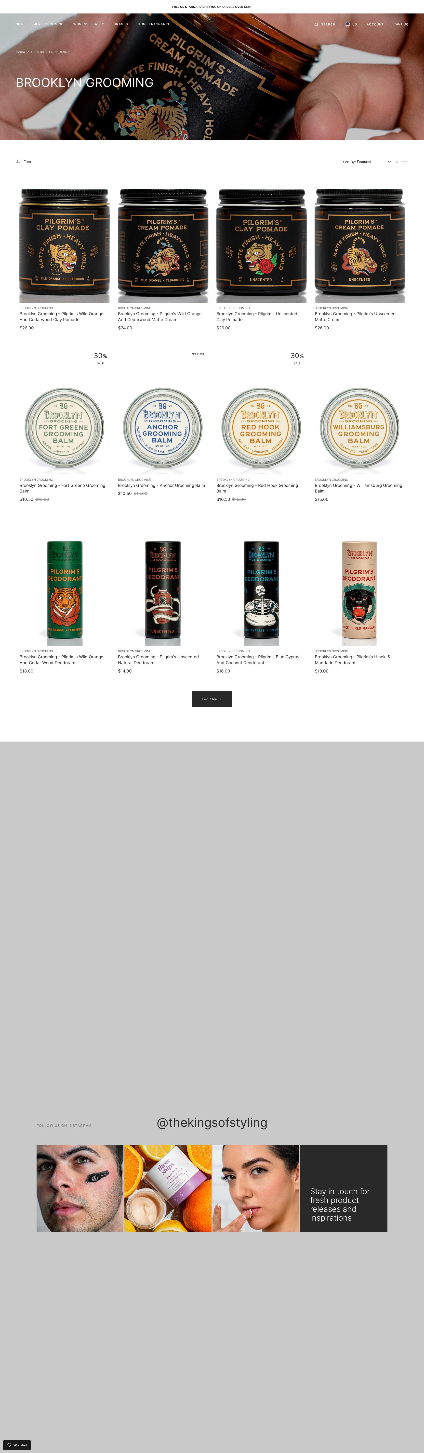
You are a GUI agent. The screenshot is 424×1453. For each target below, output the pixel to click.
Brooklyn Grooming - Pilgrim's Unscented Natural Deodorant (158, 659)
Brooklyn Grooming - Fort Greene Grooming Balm (62, 488)
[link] (64, 239)
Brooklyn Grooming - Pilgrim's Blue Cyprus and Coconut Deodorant (257, 659)
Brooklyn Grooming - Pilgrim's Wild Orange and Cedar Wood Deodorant (61, 659)
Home (20, 52)
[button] (325, 24)
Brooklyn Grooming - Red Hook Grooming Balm (257, 488)
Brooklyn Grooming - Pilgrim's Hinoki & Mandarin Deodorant (352, 659)
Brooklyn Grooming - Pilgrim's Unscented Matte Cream (355, 316)
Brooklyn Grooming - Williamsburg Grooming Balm (358, 488)
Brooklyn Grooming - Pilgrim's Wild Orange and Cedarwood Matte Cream (160, 316)
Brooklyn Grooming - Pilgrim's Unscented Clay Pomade (256, 316)
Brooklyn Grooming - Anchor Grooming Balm (161, 485)
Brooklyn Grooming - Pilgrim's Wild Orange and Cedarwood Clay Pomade (61, 316)
